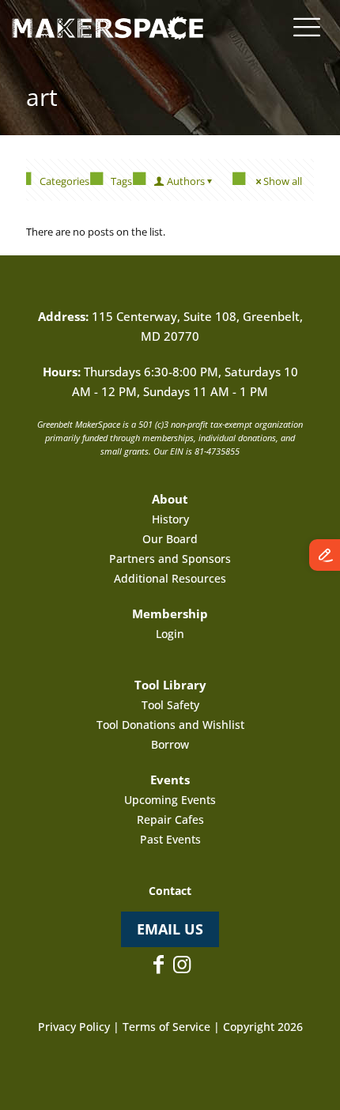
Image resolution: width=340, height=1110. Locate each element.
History (170, 519)
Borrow (170, 744)
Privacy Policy (74, 1026)
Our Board (170, 538)
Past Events (170, 839)
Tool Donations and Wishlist (170, 724)
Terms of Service (166, 1026)
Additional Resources (170, 578)
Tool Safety (170, 704)
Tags (121, 181)
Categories (64, 181)
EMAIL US (170, 928)
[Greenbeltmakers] (107, 23)
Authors (186, 181)
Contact (170, 890)
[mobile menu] (306, 26)
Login (170, 633)
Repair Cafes (170, 819)
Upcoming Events (170, 799)
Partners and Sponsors (170, 558)
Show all (282, 181)
